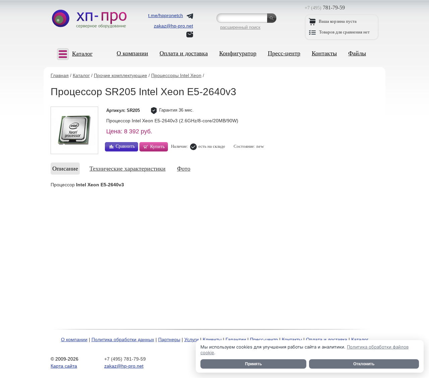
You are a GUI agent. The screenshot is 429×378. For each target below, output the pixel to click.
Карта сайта (64, 366)
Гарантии (236, 339)
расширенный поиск (240, 27)
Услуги (191, 339)
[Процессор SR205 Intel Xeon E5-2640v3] (74, 130)
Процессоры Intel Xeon (176, 75)
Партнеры (169, 339)
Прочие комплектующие (120, 75)
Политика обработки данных (122, 339)
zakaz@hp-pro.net (123, 366)
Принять (253, 364)
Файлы (357, 53)
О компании (132, 53)
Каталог (81, 75)
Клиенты (212, 339)
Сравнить (125, 146)
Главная (60, 75)
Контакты (324, 53)
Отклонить (363, 364)
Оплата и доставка (184, 53)
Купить (157, 146)
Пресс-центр (284, 53)
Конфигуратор (237, 53)
